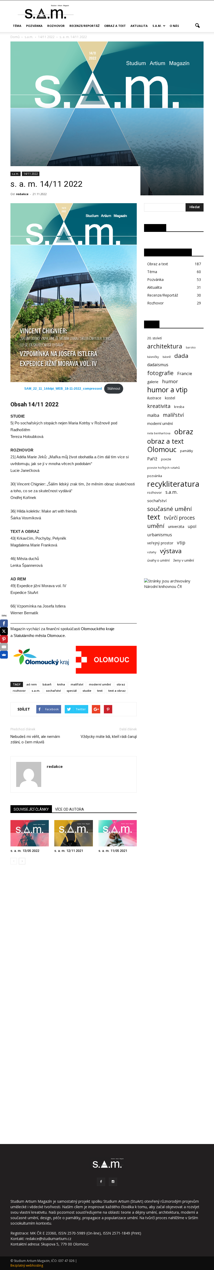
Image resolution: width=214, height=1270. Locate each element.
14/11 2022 (30, 174)
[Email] (4, 647)
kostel (170, 397)
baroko (191, 347)
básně (167, 357)
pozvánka (154, 476)
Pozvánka (34, 26)
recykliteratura (173, 484)
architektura (164, 346)
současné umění (169, 508)
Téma (17, 26)
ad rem (31, 684)
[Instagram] (113, 1182)
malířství (77, 684)
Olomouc (161, 449)
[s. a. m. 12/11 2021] (73, 833)
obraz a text (165, 441)
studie (86, 691)
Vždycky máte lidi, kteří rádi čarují (109, 736)
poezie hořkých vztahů (163, 468)
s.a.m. (157, 26)
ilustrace (154, 397)
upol (192, 526)
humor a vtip (167, 390)
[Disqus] (73, 942)
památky (186, 451)
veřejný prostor (160, 542)
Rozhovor (56, 26)
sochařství (53, 691)
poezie (166, 459)
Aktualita (139, 26)
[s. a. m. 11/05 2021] (117, 833)
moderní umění (100, 684)
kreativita (158, 406)
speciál (72, 691)
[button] (197, 26)
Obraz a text (115, 26)
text (100, 691)
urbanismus (159, 534)
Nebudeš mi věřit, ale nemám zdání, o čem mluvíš (35, 739)
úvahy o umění (158, 560)
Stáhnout (113, 388)
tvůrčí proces (179, 517)
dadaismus (157, 365)
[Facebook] (101, 1182)
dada (181, 355)
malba (153, 415)
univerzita (176, 526)
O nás (174, 26)
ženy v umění (183, 560)
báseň (47, 684)
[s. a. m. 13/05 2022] (29, 833)
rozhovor (19, 691)
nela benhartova (158, 433)
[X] (4, 631)
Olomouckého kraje (97, 629)
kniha (61, 684)
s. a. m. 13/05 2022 (24, 851)
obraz (121, 684)
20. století (154, 338)
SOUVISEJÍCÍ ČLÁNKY (31, 809)
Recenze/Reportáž (84, 26)
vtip (181, 542)
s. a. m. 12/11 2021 (68, 851)
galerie (152, 381)
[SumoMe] (4, 655)
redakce (22, 194)
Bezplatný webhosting (26, 1265)
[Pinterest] (4, 639)
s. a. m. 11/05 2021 (112, 851)
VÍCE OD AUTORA (69, 809)
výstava (171, 551)
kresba (179, 407)
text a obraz (117, 691)
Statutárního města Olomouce (39, 635)
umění (155, 525)
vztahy (151, 552)
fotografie (160, 373)
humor (170, 381)
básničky (153, 357)
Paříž (152, 459)
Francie (184, 373)
